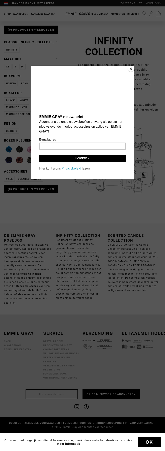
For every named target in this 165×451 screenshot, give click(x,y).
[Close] (131, 69)
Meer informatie (69, 444)
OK (149, 442)
